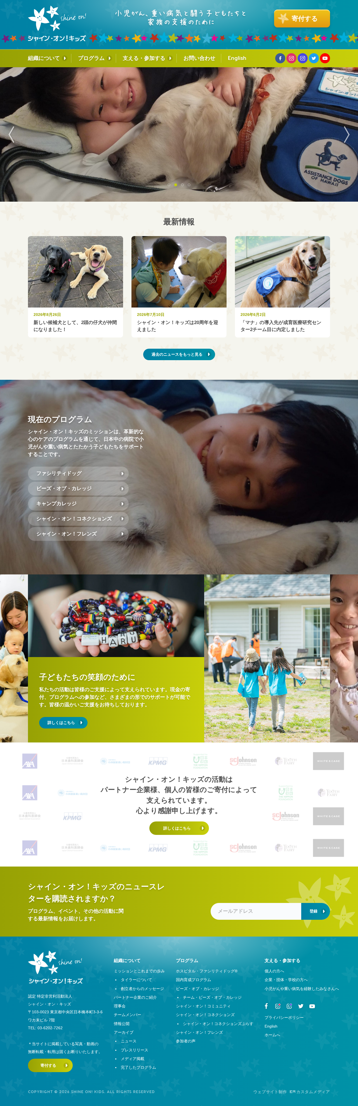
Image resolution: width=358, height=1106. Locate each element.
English (237, 58)
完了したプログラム (138, 1067)
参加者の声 (186, 1041)
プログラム (91, 58)
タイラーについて (136, 979)
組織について (44, 58)
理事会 (120, 1006)
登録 (313, 911)
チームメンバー (127, 1014)
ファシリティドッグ (59, 473)
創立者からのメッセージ (142, 988)
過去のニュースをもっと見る (177, 354)
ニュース (128, 1041)
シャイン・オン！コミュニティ (203, 1006)
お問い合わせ (199, 58)
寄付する (48, 1065)
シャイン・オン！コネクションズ (74, 518)
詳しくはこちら (61, 722)
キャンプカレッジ (56, 503)
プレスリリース (134, 1050)
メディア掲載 (132, 1058)
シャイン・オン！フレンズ (66, 534)
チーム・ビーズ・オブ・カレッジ (212, 997)
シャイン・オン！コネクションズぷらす (218, 1023)
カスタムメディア (313, 1091)
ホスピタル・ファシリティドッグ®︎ (206, 971)
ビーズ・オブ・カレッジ (64, 488)
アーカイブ (123, 1032)
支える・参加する (144, 58)
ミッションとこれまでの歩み (139, 971)
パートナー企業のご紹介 (135, 997)
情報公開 (121, 1023)
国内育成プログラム (193, 979)
